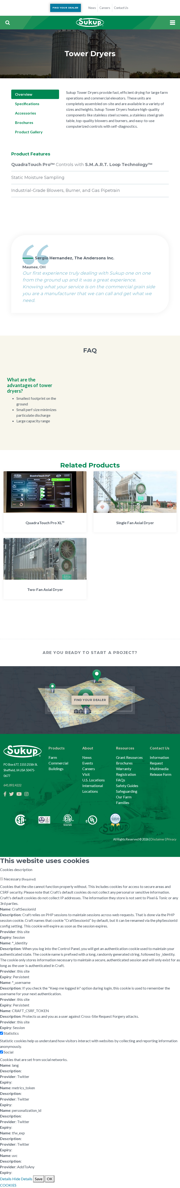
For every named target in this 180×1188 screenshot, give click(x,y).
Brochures (124, 763)
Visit (86, 774)
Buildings (56, 768)
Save (38, 1178)
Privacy (171, 839)
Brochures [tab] (24, 122)
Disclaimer (157, 839)
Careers (88, 768)
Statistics (11, 1033)
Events (87, 763)
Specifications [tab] (27, 103)
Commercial (58, 763)
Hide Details (22, 1178)
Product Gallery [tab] (29, 132)
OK (49, 1178)
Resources (125, 748)
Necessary (20, 879)
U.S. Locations (93, 780)
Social (8, 1052)
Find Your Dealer (65, 7)
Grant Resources (129, 757)
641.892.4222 (12, 785)
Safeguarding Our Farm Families (126, 797)
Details (5, 1178)
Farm (53, 757)
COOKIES (8, 1185)
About (87, 748)
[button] (7, 22)
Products (57, 748)
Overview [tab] (23, 94)
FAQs (120, 780)
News (87, 757)
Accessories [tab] (25, 113)
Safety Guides (127, 785)
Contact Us (159, 748)
